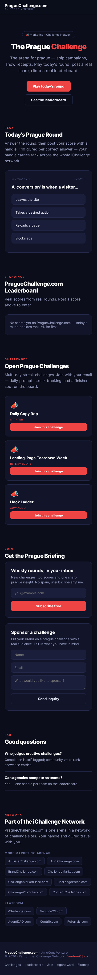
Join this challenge (48, 427)
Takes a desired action (33, 212)
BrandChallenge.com (23, 871)
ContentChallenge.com (69, 892)
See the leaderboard (48, 100)
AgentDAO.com (19, 921)
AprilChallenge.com (65, 861)
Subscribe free (48, 606)
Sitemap (83, 965)
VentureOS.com (51, 911)
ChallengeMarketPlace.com (28, 882)
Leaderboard (34, 965)
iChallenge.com (19, 911)
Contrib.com (49, 921)
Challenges (13, 965)
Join (50, 965)
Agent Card (65, 965)
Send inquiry (48, 699)
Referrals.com (77, 921)
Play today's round (49, 86)
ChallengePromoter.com (25, 892)
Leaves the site (27, 199)
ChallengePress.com (72, 882)
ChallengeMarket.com (64, 871)
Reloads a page (28, 225)
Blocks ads (24, 238)
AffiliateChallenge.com (24, 861)
